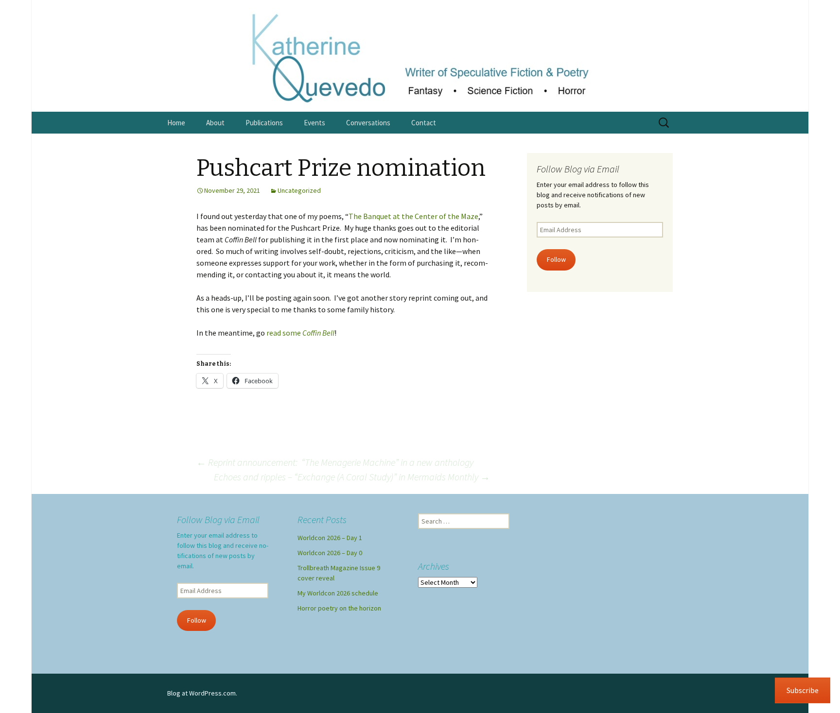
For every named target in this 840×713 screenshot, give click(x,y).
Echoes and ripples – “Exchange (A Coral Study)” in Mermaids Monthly (352, 477)
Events (314, 122)
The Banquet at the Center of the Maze (413, 216)
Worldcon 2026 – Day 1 (330, 537)
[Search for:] (664, 123)
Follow (556, 259)
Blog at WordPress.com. (202, 693)
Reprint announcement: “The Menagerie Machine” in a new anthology (334, 462)
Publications (264, 122)
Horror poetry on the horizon (339, 608)
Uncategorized (299, 190)
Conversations (368, 122)
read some (300, 333)
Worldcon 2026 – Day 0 (330, 552)
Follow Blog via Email (578, 169)
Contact (423, 122)
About (215, 122)
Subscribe (803, 690)
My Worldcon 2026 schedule (338, 593)
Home (176, 122)
